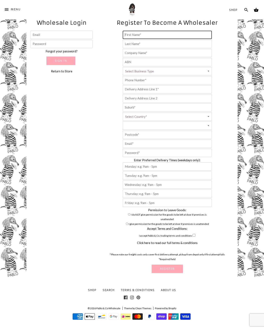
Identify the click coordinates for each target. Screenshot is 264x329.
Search (108, 290)
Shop (233, 10)
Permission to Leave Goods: (167, 210)
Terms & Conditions (137, 290)
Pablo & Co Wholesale (108, 308)
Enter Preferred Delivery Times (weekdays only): (167, 160)
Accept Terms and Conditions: (167, 228)
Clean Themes (143, 308)
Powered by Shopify (165, 308)
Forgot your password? (62, 51)
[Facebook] (125, 298)
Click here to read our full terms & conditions (167, 243)
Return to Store (61, 71)
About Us (168, 290)
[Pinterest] (138, 298)
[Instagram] (132, 298)
